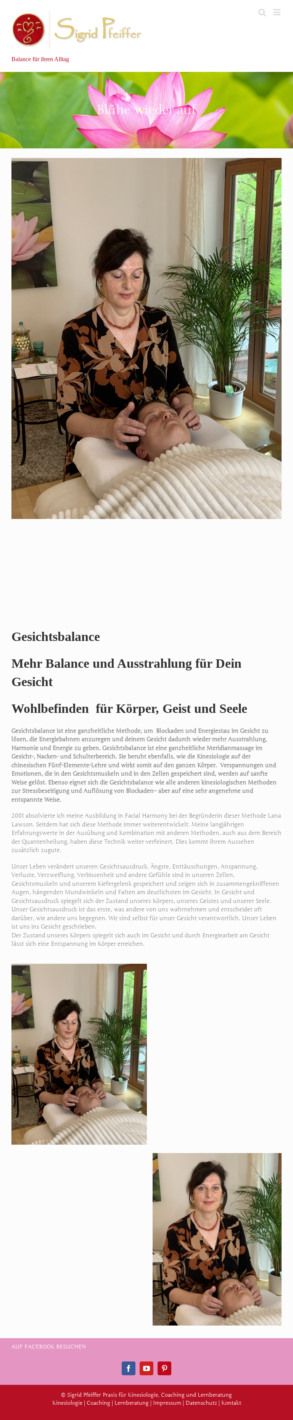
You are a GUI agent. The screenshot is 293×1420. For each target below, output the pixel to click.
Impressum (167, 1403)
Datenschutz (201, 1403)
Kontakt (231, 1403)
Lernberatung (131, 1403)
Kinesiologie (67, 1403)
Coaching (98, 1403)
